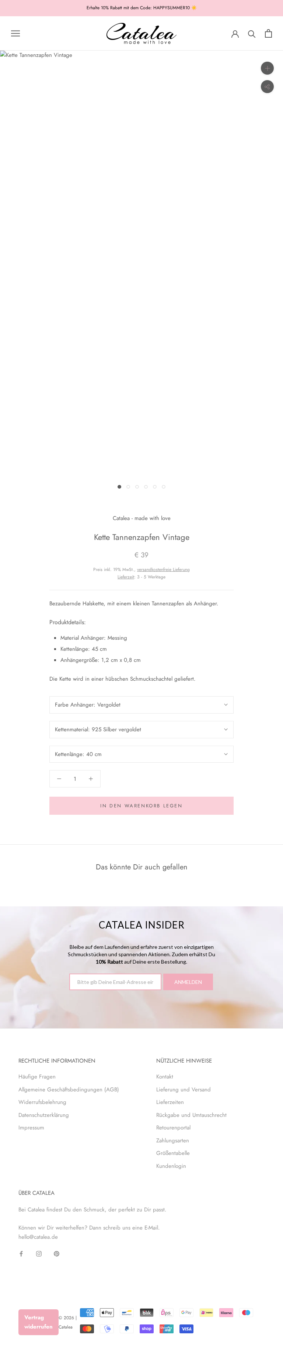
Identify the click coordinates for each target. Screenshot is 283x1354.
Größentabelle (173, 1153)
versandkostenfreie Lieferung (163, 569)
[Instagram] (39, 1253)
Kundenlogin (171, 1166)
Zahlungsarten (172, 1140)
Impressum (31, 1128)
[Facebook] (21, 1253)
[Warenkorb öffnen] (268, 33)
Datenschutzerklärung (43, 1115)
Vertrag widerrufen (38, 1322)
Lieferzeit (126, 577)
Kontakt (164, 1077)
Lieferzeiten (170, 1102)
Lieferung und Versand (183, 1089)
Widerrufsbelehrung (42, 1102)
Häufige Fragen (37, 1077)
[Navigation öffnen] (15, 33)
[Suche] (252, 33)
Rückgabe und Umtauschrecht (191, 1115)
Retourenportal (173, 1128)
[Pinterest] (56, 1253)
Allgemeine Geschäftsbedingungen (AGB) (68, 1089)
